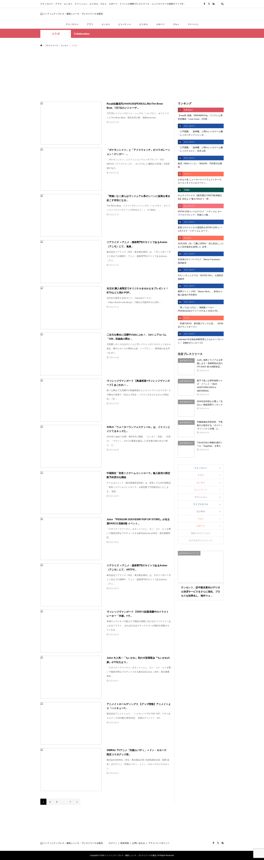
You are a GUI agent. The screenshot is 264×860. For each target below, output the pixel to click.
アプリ (90, 24)
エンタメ (105, 24)
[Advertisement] (132, 74)
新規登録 (124, 843)
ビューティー (124, 24)
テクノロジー (72, 24)
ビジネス (143, 24)
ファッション (200, 497)
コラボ (55, 33)
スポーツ (160, 24)
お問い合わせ (138, 843)
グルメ (176, 24)
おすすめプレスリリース (201, 540)
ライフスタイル (200, 504)
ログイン (113, 843)
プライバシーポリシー (159, 843)
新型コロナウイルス (200, 533)
